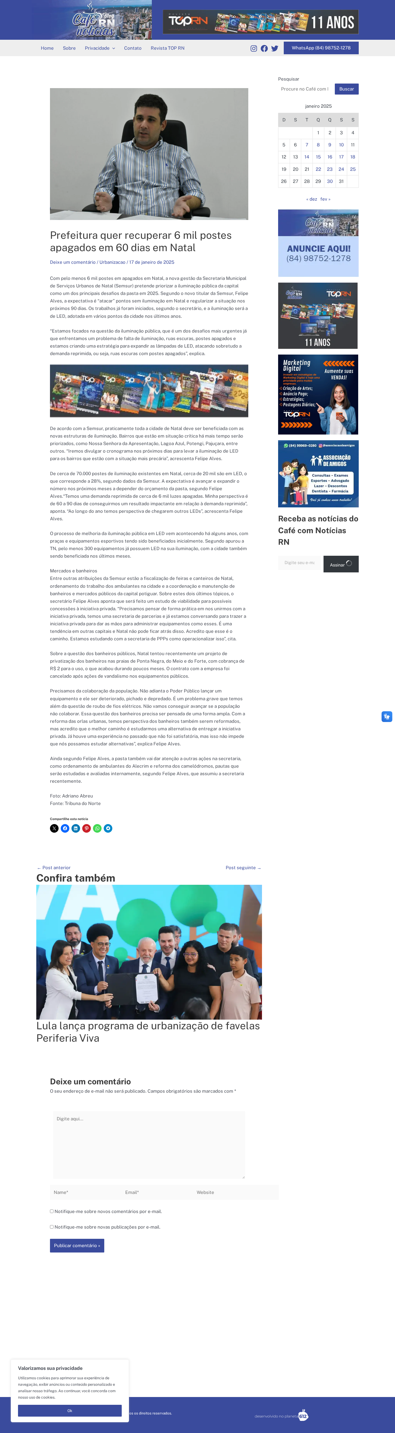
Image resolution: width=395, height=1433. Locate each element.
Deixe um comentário (73, 262)
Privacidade (97, 48)
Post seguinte (243, 867)
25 (353, 169)
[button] (112, 48)
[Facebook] (264, 48)
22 (318, 169)
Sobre (69, 48)
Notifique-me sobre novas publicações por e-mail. (107, 1227)
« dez (311, 199)
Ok (69, 1411)
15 (318, 157)
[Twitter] (274, 48)
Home (47, 48)
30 (330, 181)
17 (341, 157)
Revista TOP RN (168, 48)
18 (352, 157)
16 (330, 157)
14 (306, 157)
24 (341, 169)
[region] (70, 1390)
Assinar (338, 565)
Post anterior (54, 867)
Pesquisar (288, 79)
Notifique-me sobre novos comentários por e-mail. (108, 1211)
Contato (133, 48)
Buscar (346, 89)
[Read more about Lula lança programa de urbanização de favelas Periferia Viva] (149, 951)
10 (341, 144)
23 (330, 169)
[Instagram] (253, 48)
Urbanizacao (112, 262)
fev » (325, 199)
